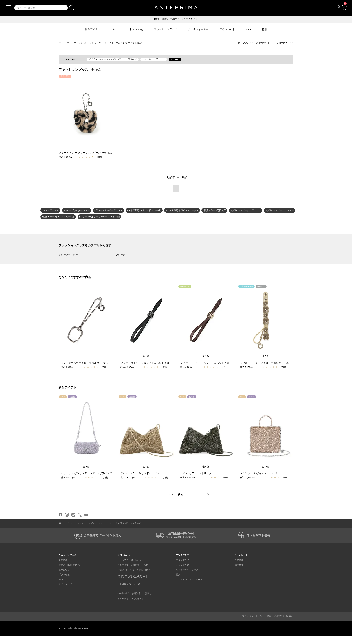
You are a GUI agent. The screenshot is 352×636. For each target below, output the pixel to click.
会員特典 (63, 560)
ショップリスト (183, 564)
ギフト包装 (64, 574)
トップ (65, 43)
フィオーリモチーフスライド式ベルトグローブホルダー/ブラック (158, 363)
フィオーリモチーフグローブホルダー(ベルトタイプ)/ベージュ (276, 363)
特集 (178, 574)
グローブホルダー (68, 254)
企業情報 (239, 560)
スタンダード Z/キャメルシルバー (259, 473)
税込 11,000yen (66, 156)
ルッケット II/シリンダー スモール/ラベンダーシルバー (93, 473)
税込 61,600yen (68, 477)
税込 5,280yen (127, 367)
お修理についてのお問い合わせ (132, 564)
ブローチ (120, 254)
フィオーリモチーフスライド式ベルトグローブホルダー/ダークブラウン (222, 363)
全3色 (265, 356)
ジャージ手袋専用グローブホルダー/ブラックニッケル (92, 363)
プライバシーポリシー (253, 616)
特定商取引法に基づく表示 (280, 616)
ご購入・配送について (70, 564)
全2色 (146, 356)
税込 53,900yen (247, 477)
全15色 (266, 466)
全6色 (146, 466)
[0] (344, 8)
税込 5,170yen (247, 367)
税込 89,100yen (127, 477)
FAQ (61, 579)
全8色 (86, 466)
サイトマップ (65, 584)
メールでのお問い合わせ (129, 560)
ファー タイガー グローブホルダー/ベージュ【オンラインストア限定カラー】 (103, 152)
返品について (65, 569)
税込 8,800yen (68, 367)
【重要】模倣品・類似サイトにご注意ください (176, 19)
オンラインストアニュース (189, 579)
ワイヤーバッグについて (188, 569)
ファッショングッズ (84, 43)
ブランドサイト (183, 560)
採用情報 (239, 564)
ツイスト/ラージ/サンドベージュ (139, 473)
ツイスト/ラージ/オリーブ (195, 473)
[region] (86, 109)
